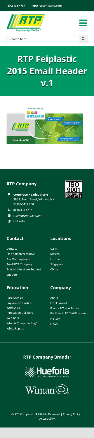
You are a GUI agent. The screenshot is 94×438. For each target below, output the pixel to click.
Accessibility (47, 418)
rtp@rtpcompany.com (27, 215)
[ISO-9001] (73, 182)
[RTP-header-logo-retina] (26, 16)
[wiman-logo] (47, 385)
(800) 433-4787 (22, 210)
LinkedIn (19, 221)
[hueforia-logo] (47, 368)
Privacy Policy (72, 414)
